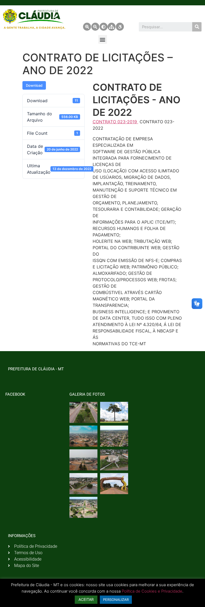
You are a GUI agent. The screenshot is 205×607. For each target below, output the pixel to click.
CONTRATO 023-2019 (115, 121)
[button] (102, 39)
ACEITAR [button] (86, 599)
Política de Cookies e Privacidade (152, 591)
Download (34, 85)
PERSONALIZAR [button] (116, 599)
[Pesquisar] (197, 26)
